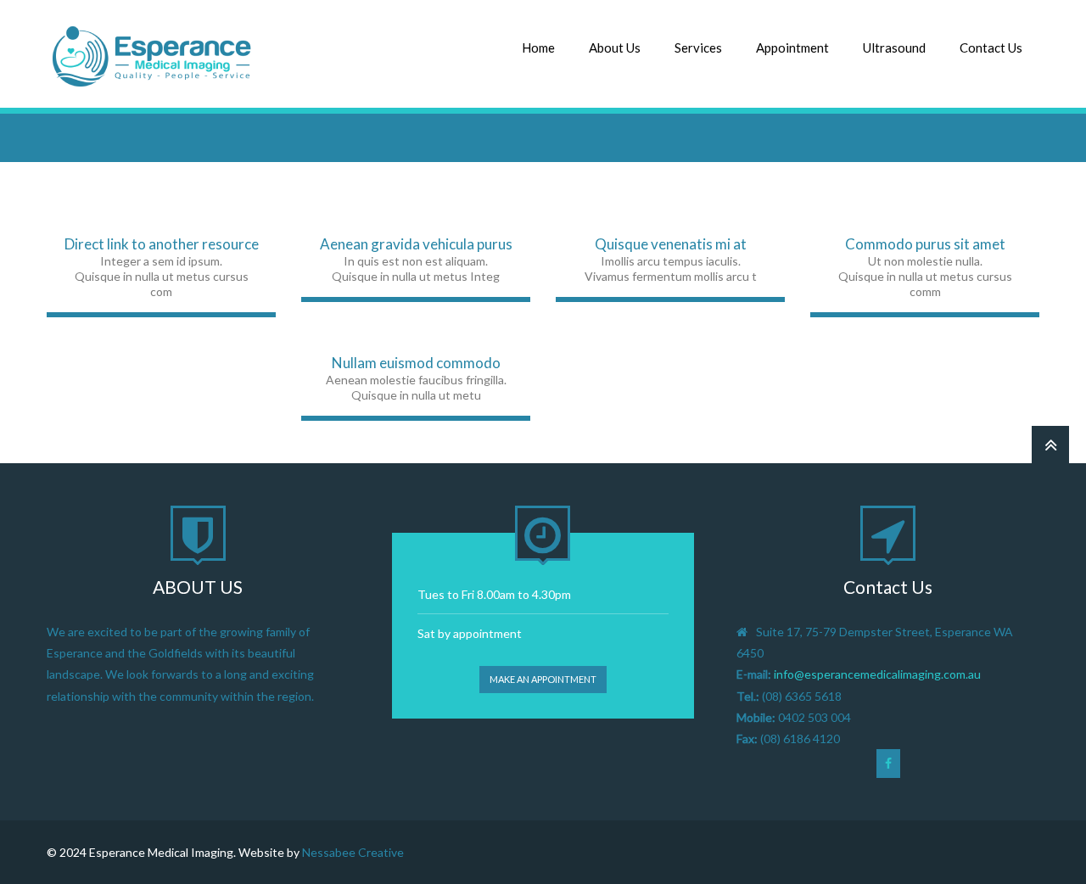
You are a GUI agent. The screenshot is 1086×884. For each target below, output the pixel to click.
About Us (615, 47)
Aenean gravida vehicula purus (416, 244)
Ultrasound (894, 47)
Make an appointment (543, 679)
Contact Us (991, 47)
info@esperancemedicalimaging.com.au (877, 674)
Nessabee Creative (353, 852)
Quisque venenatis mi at (671, 244)
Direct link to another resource (161, 244)
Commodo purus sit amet (925, 244)
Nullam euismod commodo (416, 363)
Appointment (792, 47)
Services (698, 47)
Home (538, 47)
